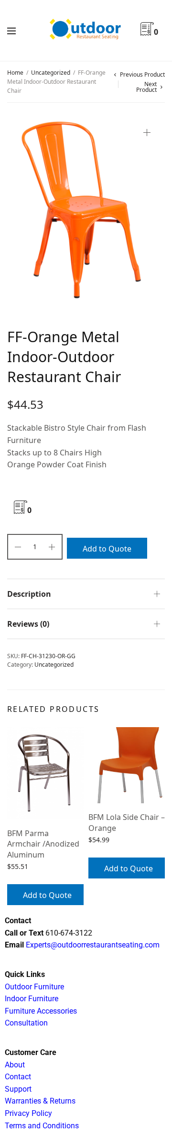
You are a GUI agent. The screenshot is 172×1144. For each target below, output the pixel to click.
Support (18, 1089)
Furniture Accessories (41, 1011)
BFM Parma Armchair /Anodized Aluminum (43, 844)
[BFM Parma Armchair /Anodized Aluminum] (45, 773)
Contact (18, 1076)
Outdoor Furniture (34, 986)
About (15, 1064)
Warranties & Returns (40, 1100)
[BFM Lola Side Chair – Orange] (126, 765)
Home (15, 73)
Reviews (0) (28, 624)
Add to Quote (107, 548)
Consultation (26, 1022)
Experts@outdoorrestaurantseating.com (92, 944)
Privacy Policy (28, 1113)
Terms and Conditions (42, 1125)
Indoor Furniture (31, 998)
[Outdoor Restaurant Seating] (86, 30)
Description (29, 594)
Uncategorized (50, 73)
